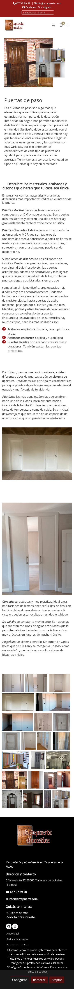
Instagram (45, 7)
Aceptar (57, 980)
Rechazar (39, 980)
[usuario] (53, 25)
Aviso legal (12, 933)
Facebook (31, 7)
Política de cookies (17, 939)
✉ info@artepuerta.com (22, 899)
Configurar (19, 980)
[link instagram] (15, 926)
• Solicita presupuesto (20, 917)
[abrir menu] (68, 25)
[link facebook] (8, 926)
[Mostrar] (13, 683)
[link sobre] (37, 837)
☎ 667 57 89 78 (16, 892)
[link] (14, 25)
